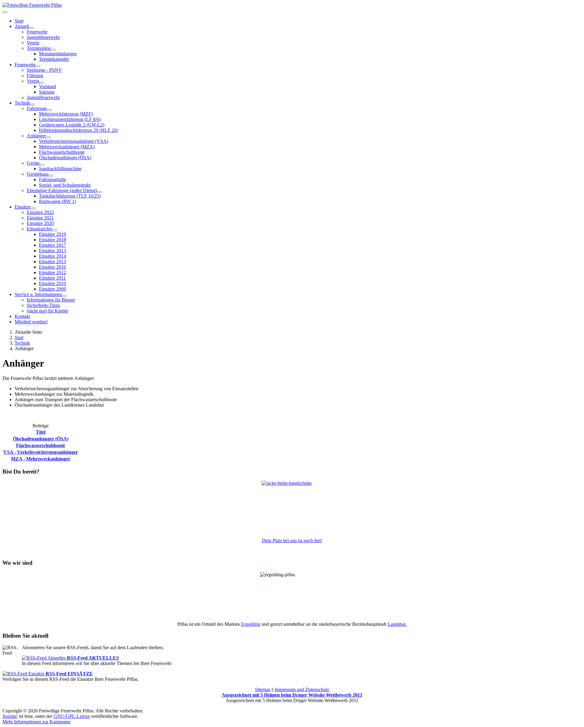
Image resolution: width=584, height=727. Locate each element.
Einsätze (23, 206)
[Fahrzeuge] (49, 110)
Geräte (33, 163)
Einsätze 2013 (52, 261)
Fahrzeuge (37, 108)
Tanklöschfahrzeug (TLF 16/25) (70, 195)
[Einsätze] (33, 208)
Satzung (46, 92)
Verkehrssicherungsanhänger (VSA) (73, 141)
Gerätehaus (37, 174)
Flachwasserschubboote (62, 152)
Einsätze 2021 (40, 217)
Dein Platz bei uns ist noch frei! (292, 540)
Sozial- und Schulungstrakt (65, 185)
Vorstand (47, 86)
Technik (22, 102)
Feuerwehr (37, 31)
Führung (35, 75)
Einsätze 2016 (52, 267)
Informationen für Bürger (51, 299)
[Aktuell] (31, 28)
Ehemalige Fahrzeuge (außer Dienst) (62, 190)
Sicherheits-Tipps (43, 305)
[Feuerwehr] (37, 66)
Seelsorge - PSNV (44, 70)
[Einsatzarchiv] (55, 230)
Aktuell (22, 26)
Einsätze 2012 (52, 272)
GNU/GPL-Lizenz (72, 716)
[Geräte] (42, 165)
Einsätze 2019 (52, 234)
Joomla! (10, 716)
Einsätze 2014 (52, 256)
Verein (33, 42)
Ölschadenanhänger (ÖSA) (65, 157)
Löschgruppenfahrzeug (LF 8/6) (70, 119)
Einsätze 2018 (52, 239)
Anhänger (36, 135)
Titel (40, 432)
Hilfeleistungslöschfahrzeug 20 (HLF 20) (78, 130)
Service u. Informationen (38, 294)
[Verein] (41, 83)
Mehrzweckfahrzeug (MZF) (66, 113)
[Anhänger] (48, 137)
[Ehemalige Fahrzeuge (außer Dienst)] (99, 192)
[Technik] (32, 104)
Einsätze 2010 (52, 283)
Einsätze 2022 (40, 212)
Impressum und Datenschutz (302, 689)
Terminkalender (54, 59)
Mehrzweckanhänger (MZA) (67, 146)
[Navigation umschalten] (4, 12)
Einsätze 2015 (52, 250)
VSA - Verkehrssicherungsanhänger (40, 452)
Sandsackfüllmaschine (60, 168)
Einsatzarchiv (40, 228)
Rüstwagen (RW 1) (57, 201)
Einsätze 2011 (52, 278)
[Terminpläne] (53, 50)
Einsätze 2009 (52, 288)
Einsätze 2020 (40, 223)
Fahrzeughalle (52, 179)
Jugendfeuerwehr (43, 37)
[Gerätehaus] (50, 176)
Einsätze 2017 (52, 245)
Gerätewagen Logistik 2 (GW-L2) (71, 124)
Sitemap (262, 689)
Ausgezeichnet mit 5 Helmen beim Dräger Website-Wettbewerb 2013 (292, 695)
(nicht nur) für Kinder (47, 310)
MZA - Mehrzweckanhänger (40, 458)
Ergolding (250, 624)
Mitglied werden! (31, 321)
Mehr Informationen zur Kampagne (36, 721)
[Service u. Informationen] (64, 296)
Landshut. (397, 624)
